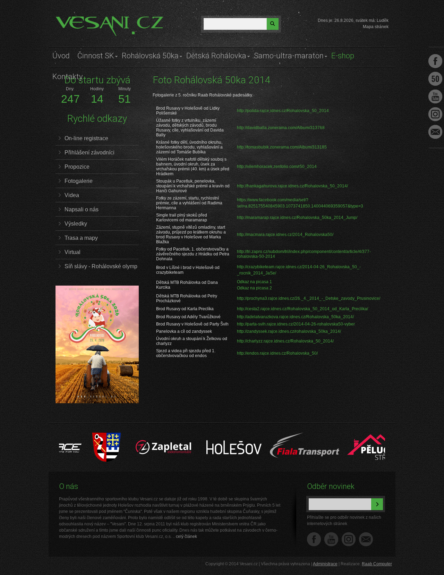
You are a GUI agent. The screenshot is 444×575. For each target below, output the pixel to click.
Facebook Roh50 (435, 79)
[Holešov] (217, 435)
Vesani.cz (75, 19)
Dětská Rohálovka (216, 55)
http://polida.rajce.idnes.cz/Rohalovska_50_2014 (283, 110)
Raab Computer (377, 563)
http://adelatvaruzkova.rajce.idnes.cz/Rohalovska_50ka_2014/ (295, 316)
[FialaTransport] (287, 435)
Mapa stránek (375, 26)
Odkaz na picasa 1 (254, 281)
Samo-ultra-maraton (289, 55)
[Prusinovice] (89, 435)
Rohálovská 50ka (150, 55)
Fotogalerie (79, 181)
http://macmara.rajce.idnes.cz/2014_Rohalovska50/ (285, 234)
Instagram (349, 539)
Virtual (72, 252)
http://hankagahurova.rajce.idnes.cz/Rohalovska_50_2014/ (292, 186)
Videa (72, 195)
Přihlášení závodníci (89, 152)
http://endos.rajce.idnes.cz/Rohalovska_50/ (277, 353)
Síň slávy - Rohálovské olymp (101, 266)
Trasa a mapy (81, 238)
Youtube (435, 96)
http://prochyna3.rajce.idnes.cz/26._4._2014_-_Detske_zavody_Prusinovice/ (308, 298)
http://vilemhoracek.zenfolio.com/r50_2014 (277, 166)
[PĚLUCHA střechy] (358, 435)
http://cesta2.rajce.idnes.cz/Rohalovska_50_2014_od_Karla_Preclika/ (302, 308)
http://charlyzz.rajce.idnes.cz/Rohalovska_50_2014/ (285, 341)
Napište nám (366, 539)
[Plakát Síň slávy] (97, 401)
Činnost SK (95, 55)
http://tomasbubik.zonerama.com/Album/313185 (282, 147)
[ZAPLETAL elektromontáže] (146, 435)
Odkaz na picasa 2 (254, 288)
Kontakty (67, 76)
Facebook (314, 539)
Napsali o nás (82, 209)
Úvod (61, 55)
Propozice (77, 167)
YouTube (331, 539)
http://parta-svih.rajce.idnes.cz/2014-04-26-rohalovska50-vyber (296, 324)
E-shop (342, 55)
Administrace (325, 563)
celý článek (186, 536)
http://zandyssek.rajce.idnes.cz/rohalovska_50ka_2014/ (289, 331)
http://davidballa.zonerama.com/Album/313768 (281, 127)
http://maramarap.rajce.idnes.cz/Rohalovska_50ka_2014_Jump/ (297, 217)
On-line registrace (86, 138)
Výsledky (76, 224)
